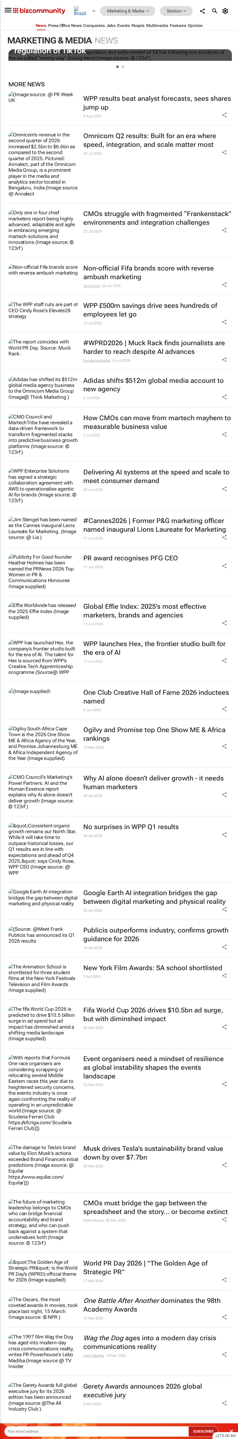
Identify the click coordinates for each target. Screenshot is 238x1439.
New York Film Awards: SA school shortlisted (152, 968)
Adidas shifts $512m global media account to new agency (153, 385)
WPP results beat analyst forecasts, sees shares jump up (157, 103)
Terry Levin (91, 286)
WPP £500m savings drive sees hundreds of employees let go (150, 310)
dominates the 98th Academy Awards (152, 1305)
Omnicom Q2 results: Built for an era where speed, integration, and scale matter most (149, 140)
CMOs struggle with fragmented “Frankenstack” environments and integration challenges (157, 218)
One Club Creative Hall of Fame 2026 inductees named (156, 697)
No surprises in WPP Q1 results (131, 827)
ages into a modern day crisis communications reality (149, 1342)
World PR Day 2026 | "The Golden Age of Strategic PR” (145, 1267)
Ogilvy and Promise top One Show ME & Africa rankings (154, 734)
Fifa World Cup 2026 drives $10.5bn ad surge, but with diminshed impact (153, 1014)
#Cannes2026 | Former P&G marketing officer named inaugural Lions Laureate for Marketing (154, 525)
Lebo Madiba (93, 1356)
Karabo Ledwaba (96, 361)
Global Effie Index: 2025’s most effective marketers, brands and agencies (144, 611)
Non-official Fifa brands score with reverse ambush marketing (148, 272)
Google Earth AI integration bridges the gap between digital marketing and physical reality (154, 897)
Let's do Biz (226, 1436)
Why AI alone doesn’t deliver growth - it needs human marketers (153, 782)
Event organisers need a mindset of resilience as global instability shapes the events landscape (153, 1067)
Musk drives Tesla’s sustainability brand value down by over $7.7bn (153, 1153)
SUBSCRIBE (203, 1431)
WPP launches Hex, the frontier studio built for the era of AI (154, 648)
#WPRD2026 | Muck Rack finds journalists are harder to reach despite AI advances (154, 347)
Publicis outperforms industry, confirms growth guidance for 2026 (155, 934)
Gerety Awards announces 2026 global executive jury (142, 1391)
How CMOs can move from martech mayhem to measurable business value (157, 422)
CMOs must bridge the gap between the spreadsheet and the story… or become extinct (155, 1207)
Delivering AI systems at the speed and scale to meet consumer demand (156, 476)
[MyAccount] (226, 11)
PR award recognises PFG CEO (130, 558)
